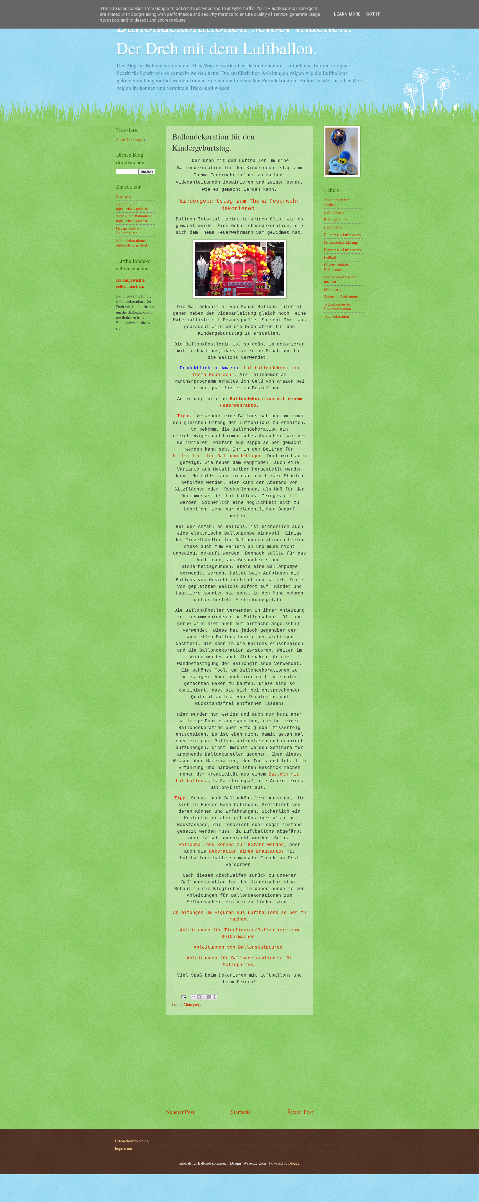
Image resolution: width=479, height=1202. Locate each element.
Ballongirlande (335, 219)
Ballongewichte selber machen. (130, 283)
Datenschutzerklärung (341, 242)
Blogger (294, 1163)
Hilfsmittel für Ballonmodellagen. (218, 456)
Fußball (330, 257)
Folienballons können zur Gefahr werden (231, 844)
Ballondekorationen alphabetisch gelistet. (132, 243)
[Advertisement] (239, 1061)
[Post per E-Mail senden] (183, 996)
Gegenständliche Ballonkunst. (337, 267)
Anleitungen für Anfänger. (336, 202)
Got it (373, 14)
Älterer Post (300, 1111)
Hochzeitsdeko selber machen (340, 279)
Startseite (241, 1111)
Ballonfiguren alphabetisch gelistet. (132, 206)
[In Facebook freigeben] (209, 997)
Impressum (123, 1148)
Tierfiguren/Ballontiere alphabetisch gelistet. (134, 218)
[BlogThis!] (199, 997)
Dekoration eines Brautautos (246, 851)
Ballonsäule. (333, 227)
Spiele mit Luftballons (341, 296)
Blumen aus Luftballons (342, 234)
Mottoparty (192, 1004)
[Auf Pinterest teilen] (214, 997)
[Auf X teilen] (204, 997)
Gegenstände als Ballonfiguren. (128, 230)
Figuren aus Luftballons (342, 249)
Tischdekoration (336, 316)
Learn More (347, 14)
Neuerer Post (180, 1111)
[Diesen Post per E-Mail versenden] (193, 997)
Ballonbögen (334, 212)
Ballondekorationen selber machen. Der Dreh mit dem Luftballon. (234, 36)
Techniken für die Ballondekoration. (338, 306)
